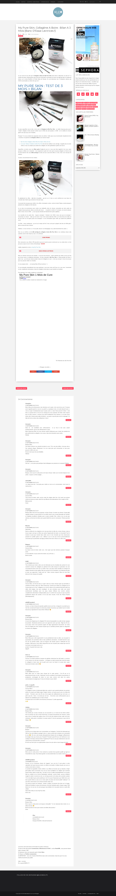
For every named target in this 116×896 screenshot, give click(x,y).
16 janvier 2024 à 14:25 (38, 817)
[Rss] (96, 94)
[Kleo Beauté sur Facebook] (84, 2)
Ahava (94, 104)
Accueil (18, 1)
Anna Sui (84, 108)
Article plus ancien (68, 388)
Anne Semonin (90, 108)
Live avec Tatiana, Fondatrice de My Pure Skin (31, 143)
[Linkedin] (78, 94)
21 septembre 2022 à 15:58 (32, 686)
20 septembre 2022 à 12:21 (32, 471)
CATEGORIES (60, 1)
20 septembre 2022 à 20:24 (32, 563)
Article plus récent (21, 388)
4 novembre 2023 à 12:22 (31, 761)
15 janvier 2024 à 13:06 (31, 800)
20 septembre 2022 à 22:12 (32, 636)
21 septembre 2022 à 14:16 (32, 671)
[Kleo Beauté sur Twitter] (82, 2)
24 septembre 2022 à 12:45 (32, 750)
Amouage (95, 106)
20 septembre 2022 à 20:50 (32, 581)
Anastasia (78, 108)
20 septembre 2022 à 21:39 (32, 604)
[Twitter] (83, 94)
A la (82, 102)
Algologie (90, 106)
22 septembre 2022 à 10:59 (32, 727)
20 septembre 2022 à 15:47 (32, 510)
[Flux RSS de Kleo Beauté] (87, 2)
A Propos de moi (45, 1)
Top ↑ (98, 893)
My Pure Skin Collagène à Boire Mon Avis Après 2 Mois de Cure (35, 141)
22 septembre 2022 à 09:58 (32, 709)
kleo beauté (27, 893)
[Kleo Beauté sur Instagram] (80, 2)
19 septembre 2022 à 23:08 (32, 426)
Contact (23, 1)
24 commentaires (34, 34)
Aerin (86, 104)
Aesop (89, 104)
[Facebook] (87, 94)
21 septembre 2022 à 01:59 (32, 656)
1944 (77, 102)
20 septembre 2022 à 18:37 (32, 546)
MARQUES (53, 1)
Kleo (20, 34)
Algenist (84, 106)
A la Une (21, 35)
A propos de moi (91, 893)
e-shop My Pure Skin (36, 247)
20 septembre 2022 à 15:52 (32, 527)
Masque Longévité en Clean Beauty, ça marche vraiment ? (91, 126)
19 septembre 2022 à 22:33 (32, 405)
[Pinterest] (92, 94)
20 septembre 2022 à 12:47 (32, 493)
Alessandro (78, 106)
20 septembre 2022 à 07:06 (32, 442)
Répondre (68, 420)
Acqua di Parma (93, 102)
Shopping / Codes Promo (33, 1)
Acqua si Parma (79, 104)
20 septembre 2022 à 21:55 (32, 617)
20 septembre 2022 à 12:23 (32, 482)
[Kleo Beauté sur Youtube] (85, 2)
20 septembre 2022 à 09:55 (32, 461)
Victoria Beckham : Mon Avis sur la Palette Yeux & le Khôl (91, 145)
